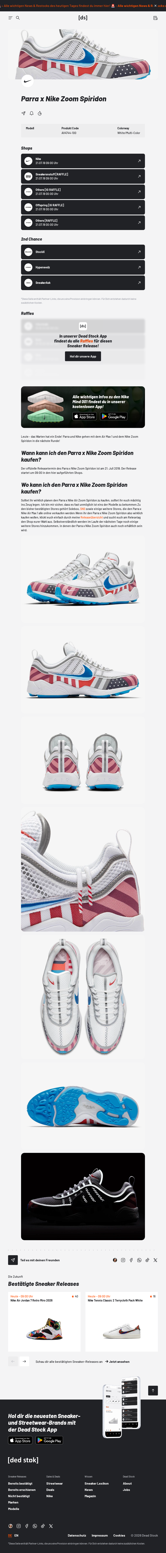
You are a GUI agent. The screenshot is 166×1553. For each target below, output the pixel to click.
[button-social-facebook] (131, 1260)
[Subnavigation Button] (10, 17)
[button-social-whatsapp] (139, 1260)
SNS (82, 509)
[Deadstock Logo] (83, 17)
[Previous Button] (13, 1361)
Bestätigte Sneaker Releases (43, 1283)
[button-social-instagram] (123, 1260)
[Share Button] (23, 113)
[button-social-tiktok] (147, 1260)
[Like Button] (39, 113)
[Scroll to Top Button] (153, 1390)
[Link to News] (17, 17)
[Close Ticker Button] (155, 5)
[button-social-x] (155, 1260)
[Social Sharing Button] (13, 1260)
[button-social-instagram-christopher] (115, 1260)
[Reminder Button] (31, 113)
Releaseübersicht (92, 517)
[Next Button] (24, 1361)
